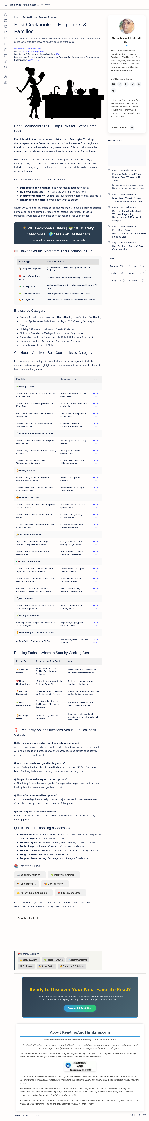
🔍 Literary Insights (78, 959)
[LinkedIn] (126, 84)
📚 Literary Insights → (70, 892)
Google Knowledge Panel (34, 51)
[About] (5, 61)
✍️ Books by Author (29, 959)
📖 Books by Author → (30, 874)
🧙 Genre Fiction (46, 966)
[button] (131, 1115)
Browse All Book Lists (80, 1008)
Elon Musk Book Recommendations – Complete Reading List (129, 233)
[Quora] (119, 84)
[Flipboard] (138, 84)
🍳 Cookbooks (26, 966)
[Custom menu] (5, 20)
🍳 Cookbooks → (26, 883)
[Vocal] (132, 84)
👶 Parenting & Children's (72, 966)
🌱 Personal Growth (53, 959)
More (58, 54)
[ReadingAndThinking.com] (80, 1070)
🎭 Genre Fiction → (55, 883)
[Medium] (113, 84)
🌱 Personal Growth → (64, 874)
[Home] (5, 15)
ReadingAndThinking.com (22, 4)
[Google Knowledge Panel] (113, 90)
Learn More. (33, 59)
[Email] (132, 127)
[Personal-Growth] (128, 207)
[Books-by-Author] (128, 170)
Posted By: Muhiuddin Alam (27, 48)
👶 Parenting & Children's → (33, 892)
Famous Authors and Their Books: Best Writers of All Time (126, 177)
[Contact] (5, 67)
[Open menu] (5, 4)
